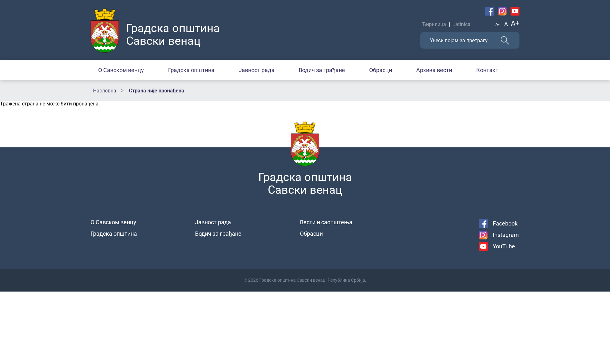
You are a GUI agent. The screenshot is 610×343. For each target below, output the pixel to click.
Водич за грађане (322, 70)
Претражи (505, 40)
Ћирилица (434, 24)
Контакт (487, 70)
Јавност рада (256, 70)
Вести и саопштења (326, 222)
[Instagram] (502, 11)
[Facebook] (489, 11)
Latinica (461, 24)
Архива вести (434, 70)
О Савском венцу (121, 70)
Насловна (104, 91)
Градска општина (191, 70)
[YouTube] (515, 11)
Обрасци (380, 70)
